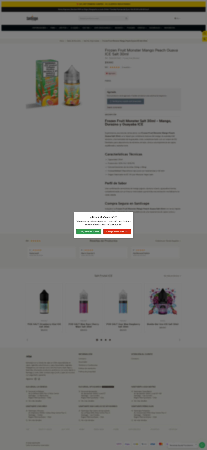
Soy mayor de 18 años (89, 232)
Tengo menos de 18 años (117, 232)
